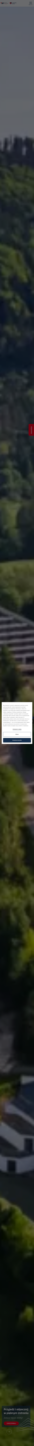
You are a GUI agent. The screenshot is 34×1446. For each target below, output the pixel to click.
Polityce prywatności (17, 712)
